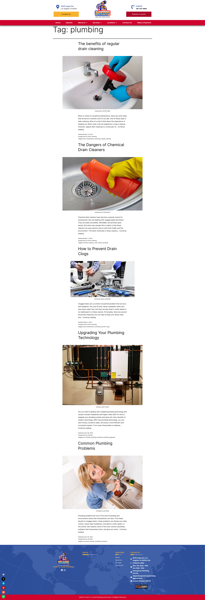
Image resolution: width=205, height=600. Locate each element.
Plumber (90, 435)
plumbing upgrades (109, 437)
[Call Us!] (133, 7)
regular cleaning (106, 139)
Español (69, 23)
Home (57, 23)
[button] (3, 574)
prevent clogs (105, 326)
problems (104, 541)
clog (84, 541)
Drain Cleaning (92, 136)
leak (87, 541)
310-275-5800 (141, 9)
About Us (81, 23)
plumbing (97, 139)
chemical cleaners (88, 242)
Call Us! (139, 6)
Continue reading (89, 317)
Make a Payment (144, 23)
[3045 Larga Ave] (58, 7)
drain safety (98, 242)
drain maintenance (88, 139)
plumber (92, 541)
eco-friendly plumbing (89, 437)
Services (96, 23)
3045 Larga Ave (67, 6)
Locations (111, 23)
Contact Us (127, 23)
